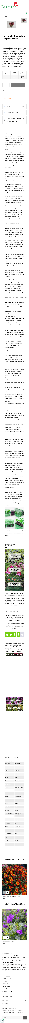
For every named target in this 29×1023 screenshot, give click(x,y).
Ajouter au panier (18, 85)
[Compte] (23, 12)
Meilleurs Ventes (6, 986)
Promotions (5, 981)
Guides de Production (7, 991)
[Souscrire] (25, 1017)
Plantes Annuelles (6, 978)
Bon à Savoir (5, 994)
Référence (7, 757)
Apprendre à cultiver (7, 996)
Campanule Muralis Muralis (8, 941)
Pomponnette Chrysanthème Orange (11, 896)
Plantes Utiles (5, 989)
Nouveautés (5, 983)
